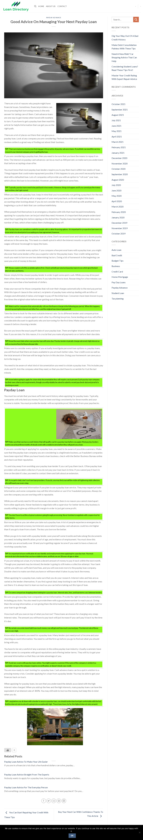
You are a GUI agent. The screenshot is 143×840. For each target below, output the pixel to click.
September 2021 (120, 109)
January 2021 (118, 152)
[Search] (35, 6)
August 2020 (118, 179)
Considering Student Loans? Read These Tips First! (125, 68)
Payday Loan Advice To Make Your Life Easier (26, 761)
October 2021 (118, 104)
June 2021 (116, 125)
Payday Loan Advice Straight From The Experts (26, 774)
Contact (62, 6)
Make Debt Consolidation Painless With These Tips (124, 47)
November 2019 (119, 228)
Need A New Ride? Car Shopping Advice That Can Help (124, 57)
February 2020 (119, 212)
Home (41, 6)
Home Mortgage (120, 277)
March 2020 (117, 206)
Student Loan (118, 293)
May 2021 (116, 131)
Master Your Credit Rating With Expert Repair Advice (124, 77)
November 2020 (119, 163)
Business (116, 266)
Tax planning (118, 298)
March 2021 (117, 141)
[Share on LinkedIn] (64, 800)
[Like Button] (7, 750)
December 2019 (119, 222)
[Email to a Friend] (53, 800)
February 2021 (119, 147)
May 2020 (116, 195)
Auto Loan (116, 250)
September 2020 (120, 174)
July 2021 (116, 120)
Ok (72, 836)
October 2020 (118, 168)
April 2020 (117, 201)
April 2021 (117, 136)
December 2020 (119, 158)
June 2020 (116, 190)
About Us (50, 6)
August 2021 (118, 115)
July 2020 (116, 185)
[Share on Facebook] (43, 800)
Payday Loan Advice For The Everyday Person (26, 787)
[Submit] (136, 19)
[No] (139, 833)
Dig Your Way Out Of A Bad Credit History (125, 38)
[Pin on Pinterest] (58, 800)
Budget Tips (117, 260)
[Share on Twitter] (48, 800)
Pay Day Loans (119, 282)
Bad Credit (117, 255)
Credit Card (117, 271)
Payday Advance (53, 17)
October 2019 (118, 233)
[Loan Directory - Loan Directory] (16, 6)
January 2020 (118, 217)
